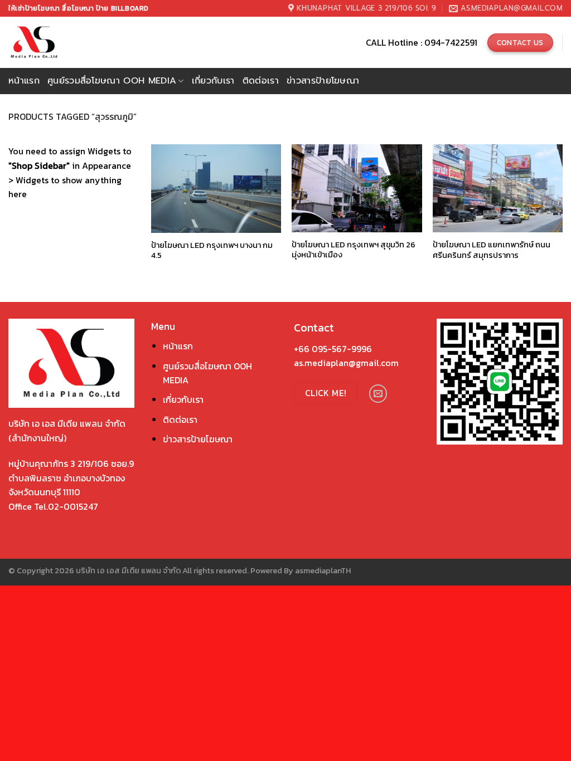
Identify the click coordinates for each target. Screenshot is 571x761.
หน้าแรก (24, 80)
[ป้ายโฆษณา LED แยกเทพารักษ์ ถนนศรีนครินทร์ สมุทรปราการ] (498, 188)
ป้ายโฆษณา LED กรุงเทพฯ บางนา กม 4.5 (212, 250)
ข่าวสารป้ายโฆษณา (323, 80)
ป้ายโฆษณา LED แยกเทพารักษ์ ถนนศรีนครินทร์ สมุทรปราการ (491, 250)
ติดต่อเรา (261, 80)
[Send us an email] (378, 393)
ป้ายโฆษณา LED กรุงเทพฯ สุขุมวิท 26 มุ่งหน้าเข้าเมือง (353, 250)
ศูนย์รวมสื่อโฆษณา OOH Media (111, 80)
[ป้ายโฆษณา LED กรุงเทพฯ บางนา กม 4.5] (216, 188)
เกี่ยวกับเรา (213, 80)
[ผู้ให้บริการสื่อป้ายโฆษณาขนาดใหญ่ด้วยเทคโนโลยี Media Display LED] (54, 42)
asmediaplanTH (323, 570)
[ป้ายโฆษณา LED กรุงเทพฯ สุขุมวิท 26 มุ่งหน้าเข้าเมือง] (357, 188)
